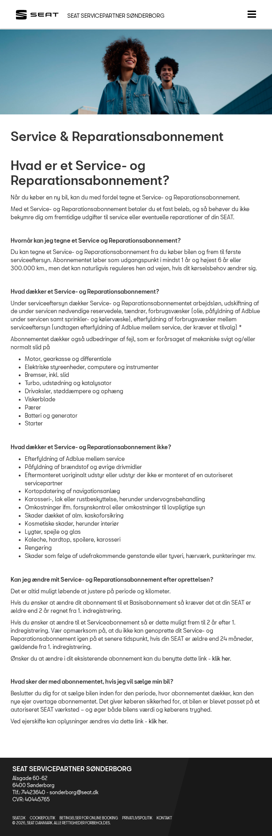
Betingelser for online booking (89, 818)
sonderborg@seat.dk (74, 792)
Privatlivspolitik (137, 818)
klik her (221, 658)
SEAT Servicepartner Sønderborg (115, 15)
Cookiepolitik (42, 818)
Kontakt (164, 818)
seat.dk (19, 818)
